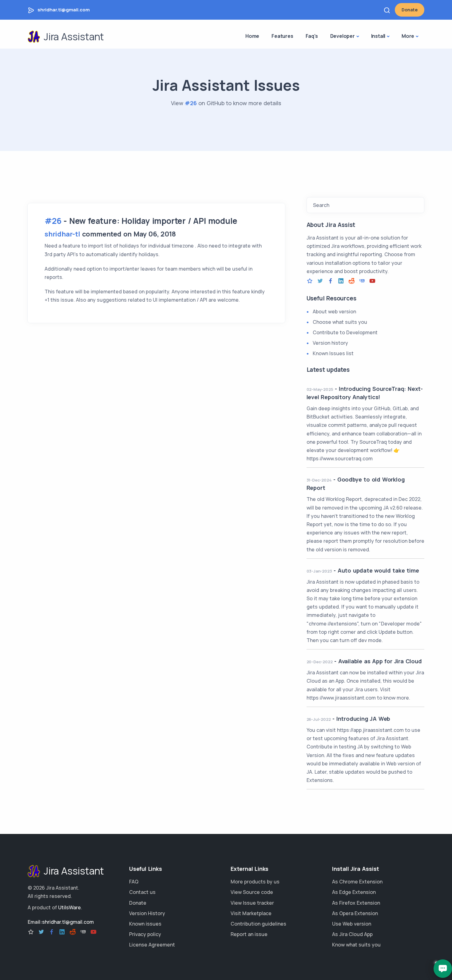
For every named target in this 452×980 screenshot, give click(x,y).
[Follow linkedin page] (341, 281)
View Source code (252, 892)
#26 (191, 103)
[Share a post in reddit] (351, 281)
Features (282, 36)
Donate (410, 10)
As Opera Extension (355, 913)
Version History (147, 913)
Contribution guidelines (258, 923)
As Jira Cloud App (352, 934)
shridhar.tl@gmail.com (64, 9)
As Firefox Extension (356, 902)
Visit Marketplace (251, 913)
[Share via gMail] (362, 281)
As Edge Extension (354, 892)
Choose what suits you (340, 322)
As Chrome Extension (357, 881)
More (408, 36)
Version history (330, 342)
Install (378, 36)
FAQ (133, 881)
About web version (334, 311)
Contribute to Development (345, 332)
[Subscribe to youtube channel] (372, 281)
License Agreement (152, 944)
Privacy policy (145, 934)
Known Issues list (333, 353)
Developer (342, 36)
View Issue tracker (252, 902)
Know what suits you (356, 944)
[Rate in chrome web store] (310, 281)
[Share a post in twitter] (320, 281)
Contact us (142, 892)
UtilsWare (69, 907)
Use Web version (351, 923)
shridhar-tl (62, 234)
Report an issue (249, 934)
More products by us (255, 881)
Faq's (312, 36)
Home (252, 36)
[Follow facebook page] (330, 281)
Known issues (145, 923)
